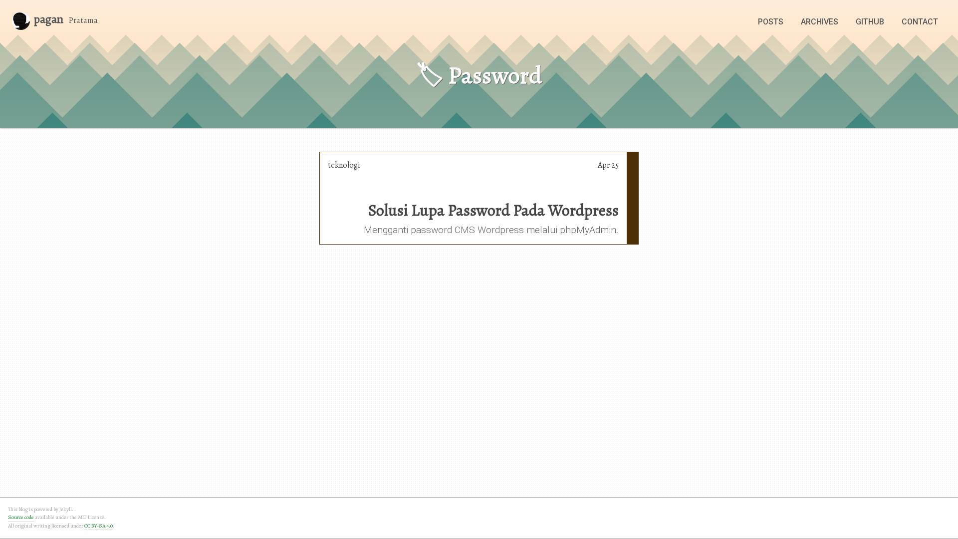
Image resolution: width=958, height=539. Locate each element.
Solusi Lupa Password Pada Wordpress (493, 210)
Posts (770, 21)
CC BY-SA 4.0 (98, 526)
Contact (920, 21)
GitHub (870, 21)
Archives (819, 21)
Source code (21, 517)
